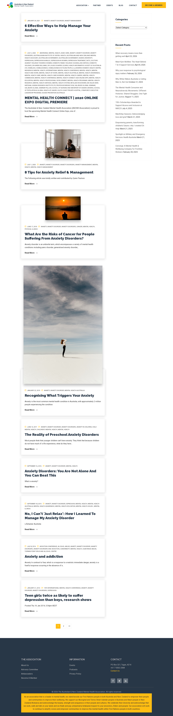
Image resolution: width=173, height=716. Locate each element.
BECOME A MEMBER (153, 5)
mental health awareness (89, 73)
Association (81, 5)
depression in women (59, 60)
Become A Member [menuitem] (29, 678)
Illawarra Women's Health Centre (87, 68)
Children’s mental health (47, 429)
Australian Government (68, 58)
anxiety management (73, 21)
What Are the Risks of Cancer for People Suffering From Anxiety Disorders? (60, 236)
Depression (29, 60)
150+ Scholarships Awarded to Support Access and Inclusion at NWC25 (128, 105)
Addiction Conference (48, 546)
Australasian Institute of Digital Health (50, 55)
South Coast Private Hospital (69, 90)
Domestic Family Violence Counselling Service (71, 63)
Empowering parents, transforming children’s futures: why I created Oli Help (129, 125)
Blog (121, 5)
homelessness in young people (60, 68)
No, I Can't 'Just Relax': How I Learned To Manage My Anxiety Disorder (60, 516)
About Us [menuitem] (25, 665)
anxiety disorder (57, 21)
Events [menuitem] (72, 665)
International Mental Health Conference (62, 70)
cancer (79, 226)
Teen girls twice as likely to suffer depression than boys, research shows (58, 597)
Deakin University (85, 58)
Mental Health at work (48, 73)
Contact (133, 5)
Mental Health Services (42, 83)
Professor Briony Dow (65, 85)
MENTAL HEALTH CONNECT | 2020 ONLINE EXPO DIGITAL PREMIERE (61, 100)
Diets (88, 60)
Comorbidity (65, 549)
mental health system (61, 83)
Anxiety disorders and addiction (47, 549)
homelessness (42, 68)
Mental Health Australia (68, 73)
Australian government (48, 58)
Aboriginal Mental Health (50, 53)
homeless (32, 68)
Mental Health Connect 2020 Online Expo (72, 78)
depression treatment (77, 60)
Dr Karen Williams (39, 65)
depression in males (42, 60)
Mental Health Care (32, 75)
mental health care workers (52, 75)
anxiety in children (84, 427)
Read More (30, 36)
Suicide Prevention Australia (53, 93)
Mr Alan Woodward (78, 83)
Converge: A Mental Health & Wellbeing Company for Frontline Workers (128, 149)
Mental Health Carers (73, 75)
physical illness (31, 229)
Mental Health (85, 70)
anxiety (47, 21)
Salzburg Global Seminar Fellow (38, 88)
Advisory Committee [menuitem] (29, 669)
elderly (65, 65)
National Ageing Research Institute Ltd (40, 85)
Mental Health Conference (45, 78)
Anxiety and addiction (44, 556)
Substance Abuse (89, 549)
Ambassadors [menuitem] (27, 674)
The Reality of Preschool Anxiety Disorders (62, 434)
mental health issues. (84, 506)
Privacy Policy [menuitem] (75, 674)
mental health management (42, 167)
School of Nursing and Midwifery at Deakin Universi (72, 88)
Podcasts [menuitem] (73, 669)
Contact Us (115, 671)
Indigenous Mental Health (35, 70)
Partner (97, 5)
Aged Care (65, 53)
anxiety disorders (67, 164)
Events (110, 5)
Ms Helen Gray (92, 83)
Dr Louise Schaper (55, 65)
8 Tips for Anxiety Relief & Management (59, 172)
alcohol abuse (64, 546)
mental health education (65, 506)
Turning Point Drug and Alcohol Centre (40, 551)
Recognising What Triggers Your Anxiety (59, 395)
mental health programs (77, 80)
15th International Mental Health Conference (62, 588)
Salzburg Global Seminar (85, 85)
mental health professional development (50, 80)
